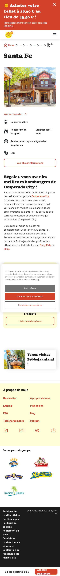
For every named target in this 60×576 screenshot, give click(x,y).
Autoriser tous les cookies (30, 296)
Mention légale (11, 518)
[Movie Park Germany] (13, 461)
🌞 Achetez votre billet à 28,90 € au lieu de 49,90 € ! (22, 11)
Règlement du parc (11, 532)
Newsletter (9, 398)
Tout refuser (30, 288)
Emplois (7, 405)
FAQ (5, 413)
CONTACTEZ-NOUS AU (36, 511)
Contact (35, 420)
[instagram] (21, 430)
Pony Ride (45, 244)
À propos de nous (40, 398)
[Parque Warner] (14, 476)
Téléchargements (13, 420)
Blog (32, 413)
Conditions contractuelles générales (11, 542)
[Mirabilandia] (41, 475)
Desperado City (40, 196)
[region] (29, 288)
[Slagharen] (41, 461)
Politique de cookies (10, 524)
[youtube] (53, 430)
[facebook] (6, 430)
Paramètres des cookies (30, 305)
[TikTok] (37, 430)
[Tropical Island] (14, 490)
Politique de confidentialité (11, 513)
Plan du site (37, 405)
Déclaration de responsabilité (11, 551)
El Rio (7, 248)
